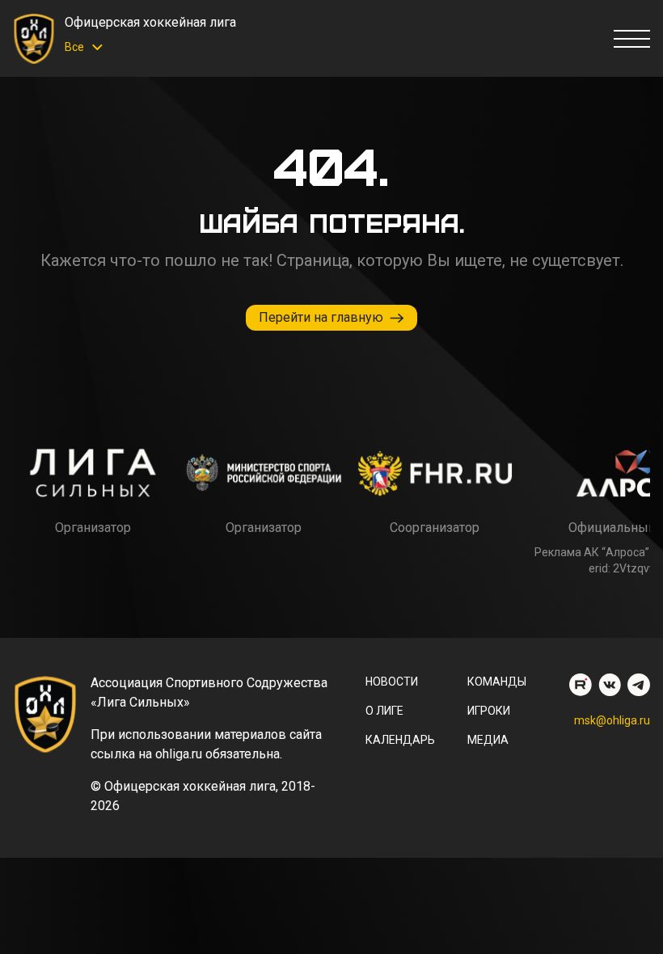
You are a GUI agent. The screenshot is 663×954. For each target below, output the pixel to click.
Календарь (400, 739)
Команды (496, 681)
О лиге (384, 710)
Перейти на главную (321, 317)
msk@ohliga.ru (612, 720)
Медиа (488, 739)
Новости (391, 681)
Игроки (488, 710)
